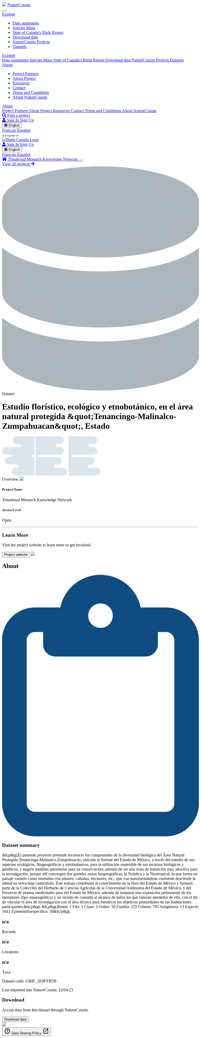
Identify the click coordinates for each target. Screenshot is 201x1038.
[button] (8, 14)
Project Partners (25, 73)
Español (23, 130)
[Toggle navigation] (4, 11)
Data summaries (26, 23)
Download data (25, 37)
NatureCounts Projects (31, 42)
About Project (24, 78)
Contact (19, 88)
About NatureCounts (30, 97)
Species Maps (24, 28)
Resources (21, 83)
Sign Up (27, 120)
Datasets (19, 46)
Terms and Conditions (31, 92)
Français (9, 130)
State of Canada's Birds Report (38, 32)
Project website (15, 555)
